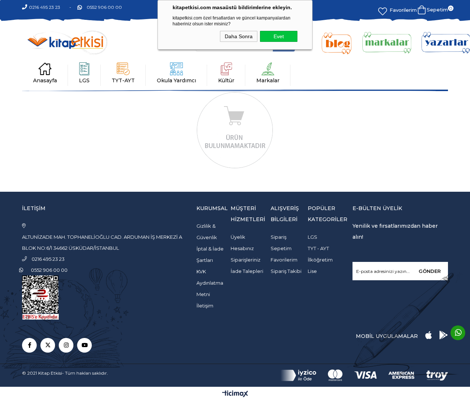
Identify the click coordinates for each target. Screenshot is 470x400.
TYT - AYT (318, 248)
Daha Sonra (239, 36)
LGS (84, 80)
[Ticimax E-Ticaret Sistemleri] (235, 394)
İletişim (204, 306)
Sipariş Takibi (286, 271)
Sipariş (278, 237)
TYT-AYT (123, 80)
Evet (279, 36)
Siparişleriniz (245, 260)
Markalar (267, 80)
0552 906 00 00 (104, 7)
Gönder (430, 271)
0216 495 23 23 (44, 7)
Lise (312, 271)
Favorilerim (403, 10)
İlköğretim (320, 260)
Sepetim (281, 248)
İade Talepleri (247, 271)
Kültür (226, 80)
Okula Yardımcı (176, 80)
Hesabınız (242, 248)
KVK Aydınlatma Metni (209, 283)
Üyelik (238, 237)
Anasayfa (45, 80)
